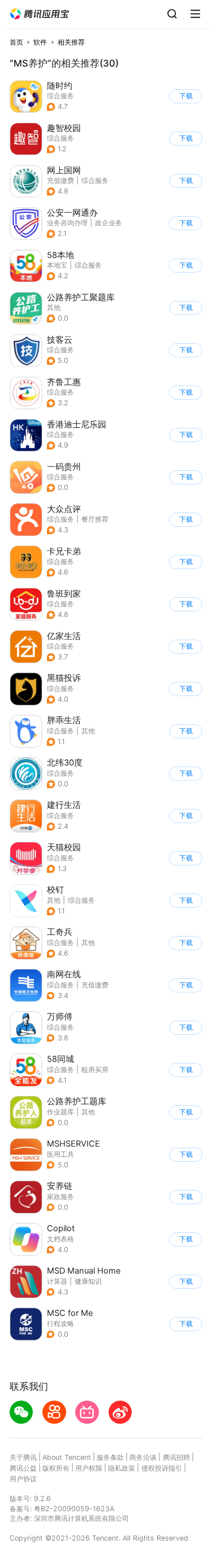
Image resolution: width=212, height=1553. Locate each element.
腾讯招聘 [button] (176, 1457)
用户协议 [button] (23, 1479)
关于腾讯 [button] (23, 1457)
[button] (40, 14)
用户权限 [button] (88, 1468)
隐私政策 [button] (121, 1468)
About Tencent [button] (66, 1457)
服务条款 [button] (110, 1457)
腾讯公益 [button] (23, 1468)
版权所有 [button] (56, 1468)
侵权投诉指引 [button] (161, 1468)
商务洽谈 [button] (143, 1457)
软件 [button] (40, 42)
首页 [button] (16, 42)
